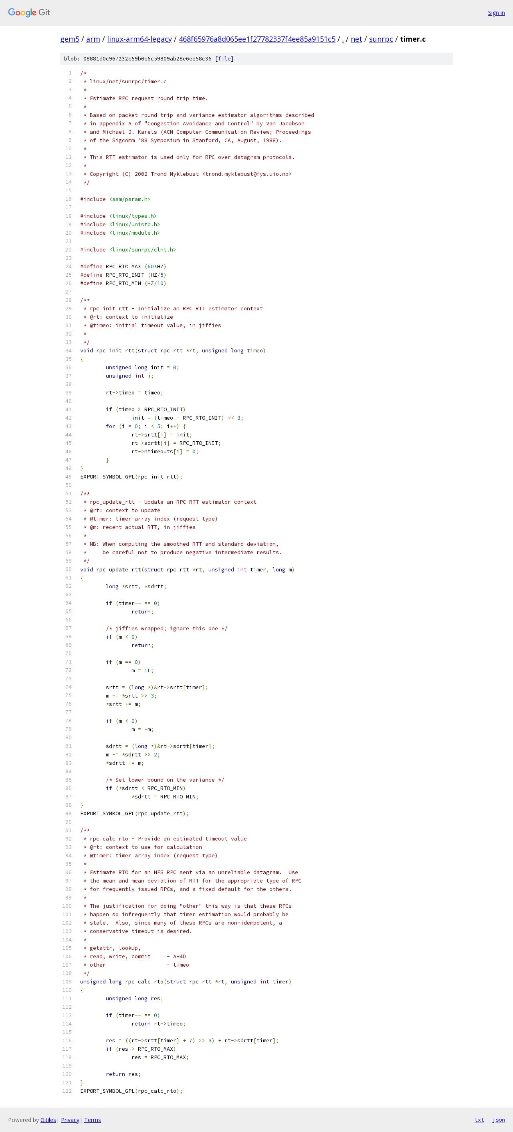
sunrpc (381, 39)
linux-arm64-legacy (139, 39)
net (356, 39)
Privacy (70, 1120)
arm (93, 39)
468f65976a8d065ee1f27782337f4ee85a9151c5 (257, 39)
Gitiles (48, 1120)
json (498, 1119)
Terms (92, 1120)
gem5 (69, 39)
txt (479, 1119)
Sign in (496, 12)
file (224, 58)
